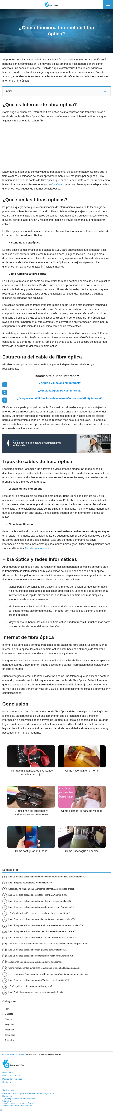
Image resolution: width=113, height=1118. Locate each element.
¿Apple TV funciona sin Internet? (60, 383)
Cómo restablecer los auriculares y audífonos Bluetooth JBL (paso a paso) (44, 968)
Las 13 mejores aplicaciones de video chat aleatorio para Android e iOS (42, 931)
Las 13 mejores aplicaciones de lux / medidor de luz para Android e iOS (42, 937)
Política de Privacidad (12, 1079)
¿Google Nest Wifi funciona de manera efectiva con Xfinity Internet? (60, 398)
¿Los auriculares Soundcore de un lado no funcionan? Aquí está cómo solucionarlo (48, 974)
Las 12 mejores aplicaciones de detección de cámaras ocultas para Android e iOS (47, 876)
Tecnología (10, 1035)
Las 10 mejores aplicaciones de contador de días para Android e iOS (41, 907)
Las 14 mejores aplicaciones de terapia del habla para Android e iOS (41, 955)
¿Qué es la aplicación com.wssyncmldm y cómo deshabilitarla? (39, 913)
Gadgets (9, 1014)
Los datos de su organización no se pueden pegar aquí (28, 1093)
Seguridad (9, 1029)
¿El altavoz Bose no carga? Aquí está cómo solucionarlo (35, 962)
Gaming (8, 1019)
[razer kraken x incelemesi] (56, 1110)
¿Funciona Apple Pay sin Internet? (60, 390)
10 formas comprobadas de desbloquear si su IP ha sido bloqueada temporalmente (48, 943)
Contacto (6, 1082)
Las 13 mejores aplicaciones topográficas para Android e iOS (37, 949)
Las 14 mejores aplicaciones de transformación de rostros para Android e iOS (45, 925)
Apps (7, 1008)
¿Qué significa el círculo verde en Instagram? (30, 986)
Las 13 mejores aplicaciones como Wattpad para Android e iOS (38, 980)
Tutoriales (9, 1040)
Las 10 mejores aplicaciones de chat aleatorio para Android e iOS (39, 901)
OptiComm (57, 184)
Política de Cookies (11, 1075)
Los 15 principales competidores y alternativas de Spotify (35, 992)
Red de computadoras (38, 548)
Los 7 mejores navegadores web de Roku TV (30, 882)
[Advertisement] (56, 146)
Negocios (9, 1024)
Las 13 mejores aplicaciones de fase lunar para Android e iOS (37, 895)
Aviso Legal (7, 1072)
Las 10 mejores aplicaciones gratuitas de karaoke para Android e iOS (41, 919)
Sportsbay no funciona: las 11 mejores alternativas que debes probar (41, 889)
